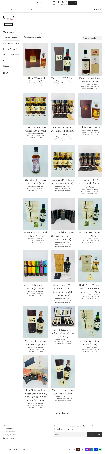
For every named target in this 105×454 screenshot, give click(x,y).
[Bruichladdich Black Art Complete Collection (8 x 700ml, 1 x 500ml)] (63, 214)
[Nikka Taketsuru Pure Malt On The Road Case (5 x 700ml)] (63, 316)
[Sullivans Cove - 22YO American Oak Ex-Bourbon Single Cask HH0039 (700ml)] (63, 266)
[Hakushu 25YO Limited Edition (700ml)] (35, 214)
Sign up (34, 9)
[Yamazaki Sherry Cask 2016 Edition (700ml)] (35, 322)
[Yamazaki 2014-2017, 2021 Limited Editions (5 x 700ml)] (63, 109)
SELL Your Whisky (11, 54)
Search (6, 425)
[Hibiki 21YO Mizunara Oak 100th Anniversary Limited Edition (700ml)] (90, 266)
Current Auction (10, 37)
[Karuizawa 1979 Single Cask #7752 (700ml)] (90, 59)
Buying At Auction (11, 49)
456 (63, 413)
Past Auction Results (11, 43)
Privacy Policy (9, 438)
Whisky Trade (20, 449)
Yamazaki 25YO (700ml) (62, 78)
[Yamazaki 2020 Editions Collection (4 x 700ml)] (35, 109)
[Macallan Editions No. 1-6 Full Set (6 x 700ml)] (35, 266)
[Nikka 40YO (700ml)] (35, 59)
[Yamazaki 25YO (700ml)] (63, 59)
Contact (6, 66)
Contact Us (8, 428)
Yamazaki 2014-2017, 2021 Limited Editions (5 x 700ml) (62, 131)
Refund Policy (9, 434)
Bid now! (73, 3)
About (5, 60)
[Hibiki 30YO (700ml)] (90, 109)
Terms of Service (10, 431)
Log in (26, 9)
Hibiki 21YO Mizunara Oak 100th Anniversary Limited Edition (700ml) (90, 289)
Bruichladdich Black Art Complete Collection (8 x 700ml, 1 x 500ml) (62, 236)
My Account (8, 32)
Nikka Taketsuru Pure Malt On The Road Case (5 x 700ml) (62, 333)
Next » (68, 413)
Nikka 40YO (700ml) (35, 78)
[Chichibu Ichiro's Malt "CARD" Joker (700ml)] (35, 161)
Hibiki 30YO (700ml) (90, 127)
